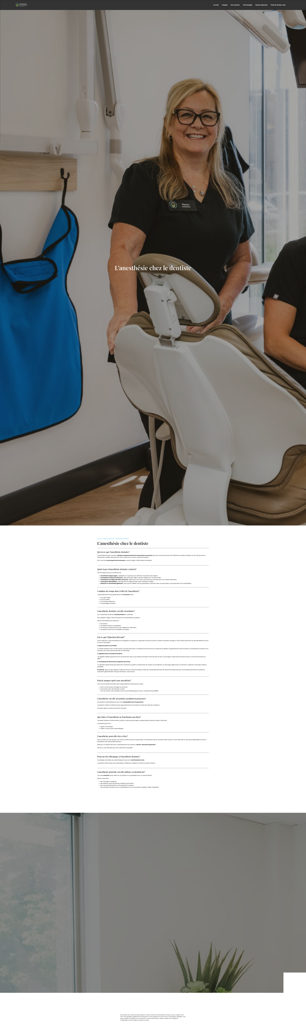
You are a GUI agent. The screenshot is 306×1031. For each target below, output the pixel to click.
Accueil (216, 5)
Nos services (235, 5)
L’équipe (225, 5)
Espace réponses (261, 5)
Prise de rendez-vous (278, 5)
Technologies (247, 5)
